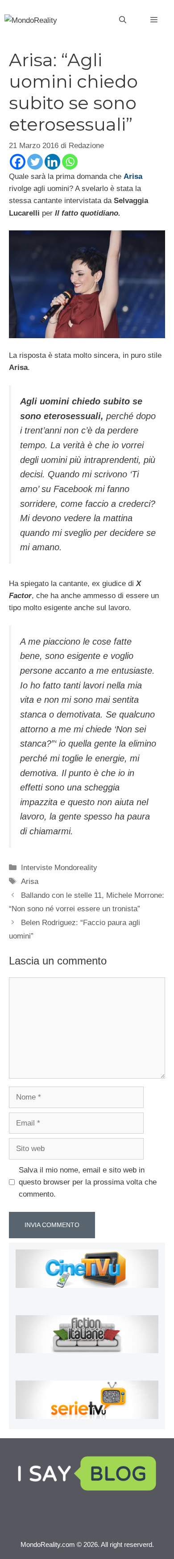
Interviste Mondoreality (59, 867)
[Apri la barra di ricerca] (122, 20)
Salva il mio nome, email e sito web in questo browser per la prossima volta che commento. (88, 1182)
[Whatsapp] (70, 162)
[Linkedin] (52, 162)
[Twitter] (35, 162)
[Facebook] (17, 162)
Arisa (133, 176)
